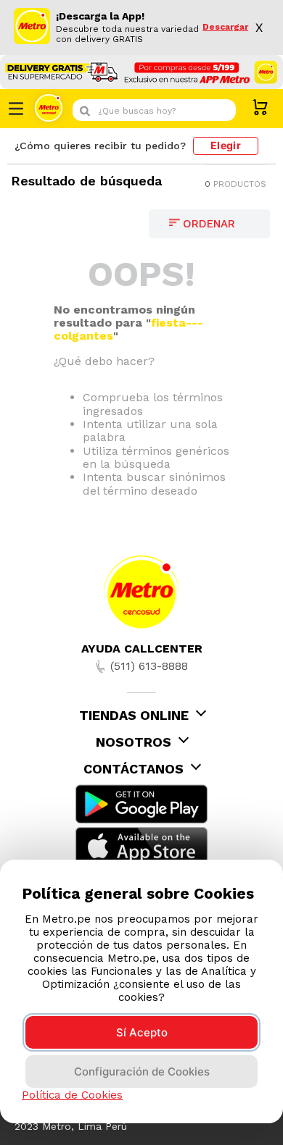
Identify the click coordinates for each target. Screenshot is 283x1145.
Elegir (225, 145)
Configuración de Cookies (142, 1071)
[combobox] (154, 110)
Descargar (225, 27)
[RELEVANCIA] (209, 223)
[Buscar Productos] (221, 110)
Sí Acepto (142, 1032)
